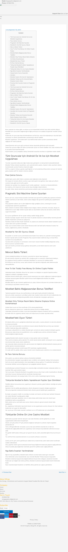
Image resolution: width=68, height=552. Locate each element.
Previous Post (6, 472)
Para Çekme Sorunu (16, 41)
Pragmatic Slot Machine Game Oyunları (21, 93)
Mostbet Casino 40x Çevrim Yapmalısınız (22, 77)
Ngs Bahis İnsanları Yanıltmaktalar (20, 71)
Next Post (62, 472)
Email (1, 508)
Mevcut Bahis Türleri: (16, 47)
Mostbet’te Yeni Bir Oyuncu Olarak (20, 45)
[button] (34, 15)
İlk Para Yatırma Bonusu (17, 63)
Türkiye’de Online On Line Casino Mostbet (22, 69)
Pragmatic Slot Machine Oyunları (19, 43)
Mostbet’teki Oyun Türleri (17, 61)
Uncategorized (10, 29)
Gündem (12, 75)
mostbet (42, 241)
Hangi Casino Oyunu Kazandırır (19, 73)
